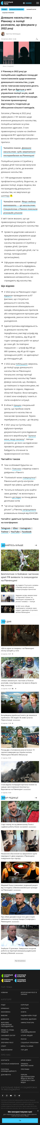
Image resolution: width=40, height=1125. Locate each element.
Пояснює (16, 468)
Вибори (4, 1015)
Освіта (23, 1012)
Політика (5, 1039)
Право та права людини (7, 1031)
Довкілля (5, 1019)
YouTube (15, 531)
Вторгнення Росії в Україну (29, 993)
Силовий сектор (31, 9)
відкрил (8, 295)
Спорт (3, 1046)
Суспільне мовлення (10, 1064)
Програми (25, 1069)
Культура (25, 1008)
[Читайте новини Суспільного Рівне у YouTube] (11, 1095)
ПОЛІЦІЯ (4, 9)
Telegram (5, 528)
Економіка (5, 1012)
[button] (6, 196)
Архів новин (26, 1060)
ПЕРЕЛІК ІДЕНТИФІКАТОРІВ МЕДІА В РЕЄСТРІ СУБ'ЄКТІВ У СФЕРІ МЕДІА (28, 1078)
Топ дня (24, 1050)
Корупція (25, 1005)
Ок (20, 1120)
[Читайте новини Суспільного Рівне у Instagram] (6, 1095)
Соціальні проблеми (8, 12)
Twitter (5, 531)
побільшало (22, 363)
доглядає (16, 497)
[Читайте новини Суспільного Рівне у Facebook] (2, 1095)
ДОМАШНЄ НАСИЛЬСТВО (16, 9)
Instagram (25, 528)
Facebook (26, 531)
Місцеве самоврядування (28, 1031)
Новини (4, 992)
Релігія (23, 1039)
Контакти (5, 1060)
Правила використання (27, 1065)
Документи (6, 1075)
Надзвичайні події (29, 1015)
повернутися (29, 477)
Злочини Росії (7, 1043)
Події (3, 1005)
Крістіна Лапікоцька (13, 34)
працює (17, 405)
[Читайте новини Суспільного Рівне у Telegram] (19, 1095)
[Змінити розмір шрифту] (37, 39)
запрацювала (29, 509)
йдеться (20, 89)
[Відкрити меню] (38, 3)
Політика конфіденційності (9, 1070)
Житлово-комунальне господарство (7, 1024)
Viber (15, 528)
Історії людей (27, 1035)
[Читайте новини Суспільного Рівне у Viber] (15, 1095)
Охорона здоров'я (28, 1019)
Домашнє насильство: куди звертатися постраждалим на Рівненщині (19, 151)
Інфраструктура (27, 1023)
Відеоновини (7, 1050)
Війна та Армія (27, 1046)
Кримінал (5, 1008)
